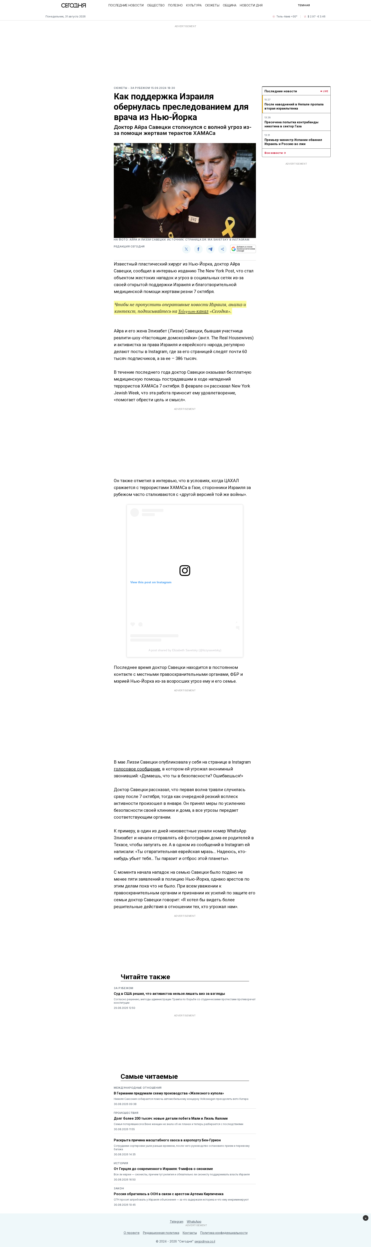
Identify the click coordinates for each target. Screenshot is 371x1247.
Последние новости (126, 5)
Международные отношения (138, 1087)
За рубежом (123, 988)
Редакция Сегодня (129, 246)
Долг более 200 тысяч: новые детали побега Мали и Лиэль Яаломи (171, 1118)
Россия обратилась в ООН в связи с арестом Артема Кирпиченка (169, 1194)
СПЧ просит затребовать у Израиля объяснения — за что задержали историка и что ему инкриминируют (181, 1199)
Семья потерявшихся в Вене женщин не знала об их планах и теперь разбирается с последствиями (178, 1124)
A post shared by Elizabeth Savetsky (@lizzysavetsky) (185, 650)
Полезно (175, 5)
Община (229, 5)
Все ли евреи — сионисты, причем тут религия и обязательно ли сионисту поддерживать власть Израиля (182, 1174)
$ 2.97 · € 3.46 (316, 16)
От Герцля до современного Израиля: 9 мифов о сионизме (163, 1169)
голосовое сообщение (137, 769)
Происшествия (126, 1112)
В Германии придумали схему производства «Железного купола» (169, 1093)
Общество (156, 5)
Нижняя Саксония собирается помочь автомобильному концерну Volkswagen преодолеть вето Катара (181, 1098)
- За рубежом (139, 88)
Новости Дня (251, 5)
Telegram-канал (193, 311)
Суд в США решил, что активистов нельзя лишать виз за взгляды (169, 994)
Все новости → (275, 152)
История (121, 1163)
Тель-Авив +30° (286, 16)
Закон (119, 1188)
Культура (194, 5)
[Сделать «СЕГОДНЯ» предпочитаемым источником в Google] (243, 249)
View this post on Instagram (150, 582)
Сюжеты (212, 5)
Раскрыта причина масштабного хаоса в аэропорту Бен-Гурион (167, 1140)
